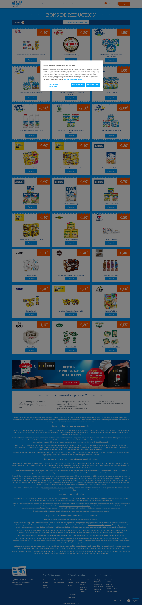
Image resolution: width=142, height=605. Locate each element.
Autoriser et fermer (93, 84)
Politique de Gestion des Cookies (73, 79)
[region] (71, 75)
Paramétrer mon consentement (54, 85)
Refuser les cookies (78, 84)
